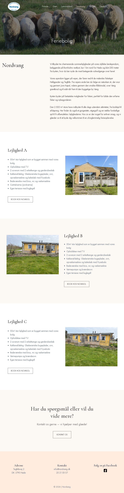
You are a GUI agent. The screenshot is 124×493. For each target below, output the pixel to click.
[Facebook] (105, 470)
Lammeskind (67, 6)
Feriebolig (80, 6)
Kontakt (92, 6)
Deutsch (103, 6)
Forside (45, 6)
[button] (20, 199)
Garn (55, 6)
